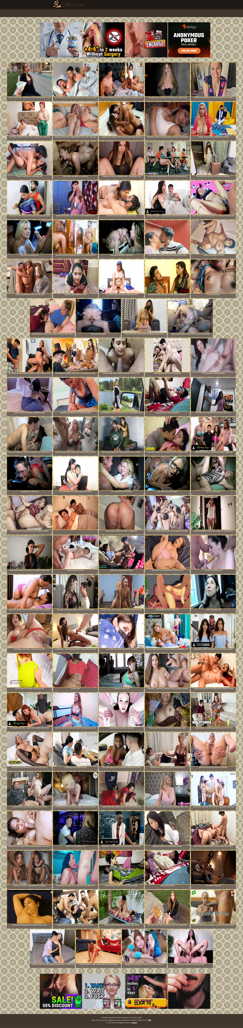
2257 (149, 1020)
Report (134, 1023)
